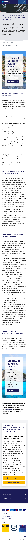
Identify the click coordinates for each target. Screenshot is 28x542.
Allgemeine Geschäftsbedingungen (10, 515)
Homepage (9, 409)
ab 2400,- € (13, 82)
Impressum (4, 513)
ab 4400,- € (13, 390)
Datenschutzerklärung (7, 516)
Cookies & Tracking (6, 518)
